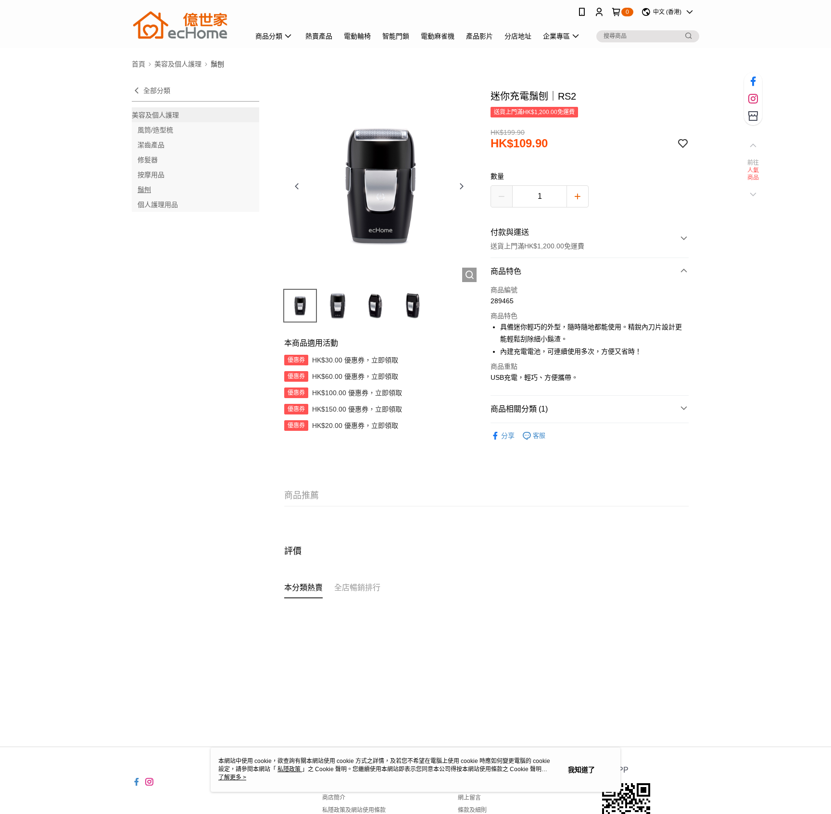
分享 (508, 435)
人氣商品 (753, 174)
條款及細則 (472, 810)
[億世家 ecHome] (185, 25)
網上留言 (469, 797)
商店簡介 (333, 797)
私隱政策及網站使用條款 (354, 810)
